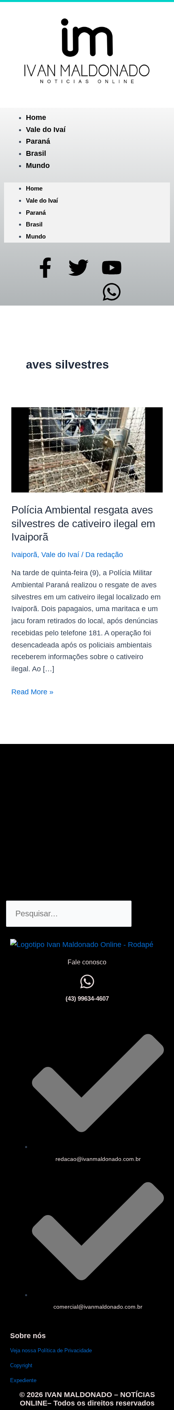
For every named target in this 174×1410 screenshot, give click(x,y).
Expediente (23, 1380)
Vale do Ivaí (46, 130)
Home (36, 117)
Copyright (21, 1365)
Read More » (32, 691)
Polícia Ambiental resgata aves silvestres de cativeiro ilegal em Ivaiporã (83, 523)
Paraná (38, 141)
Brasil (36, 153)
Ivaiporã (24, 555)
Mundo (38, 165)
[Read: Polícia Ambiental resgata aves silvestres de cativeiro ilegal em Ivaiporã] (87, 449)
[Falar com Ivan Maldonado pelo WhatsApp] (87, 981)
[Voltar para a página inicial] (87, 50)
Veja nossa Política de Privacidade (51, 1350)
